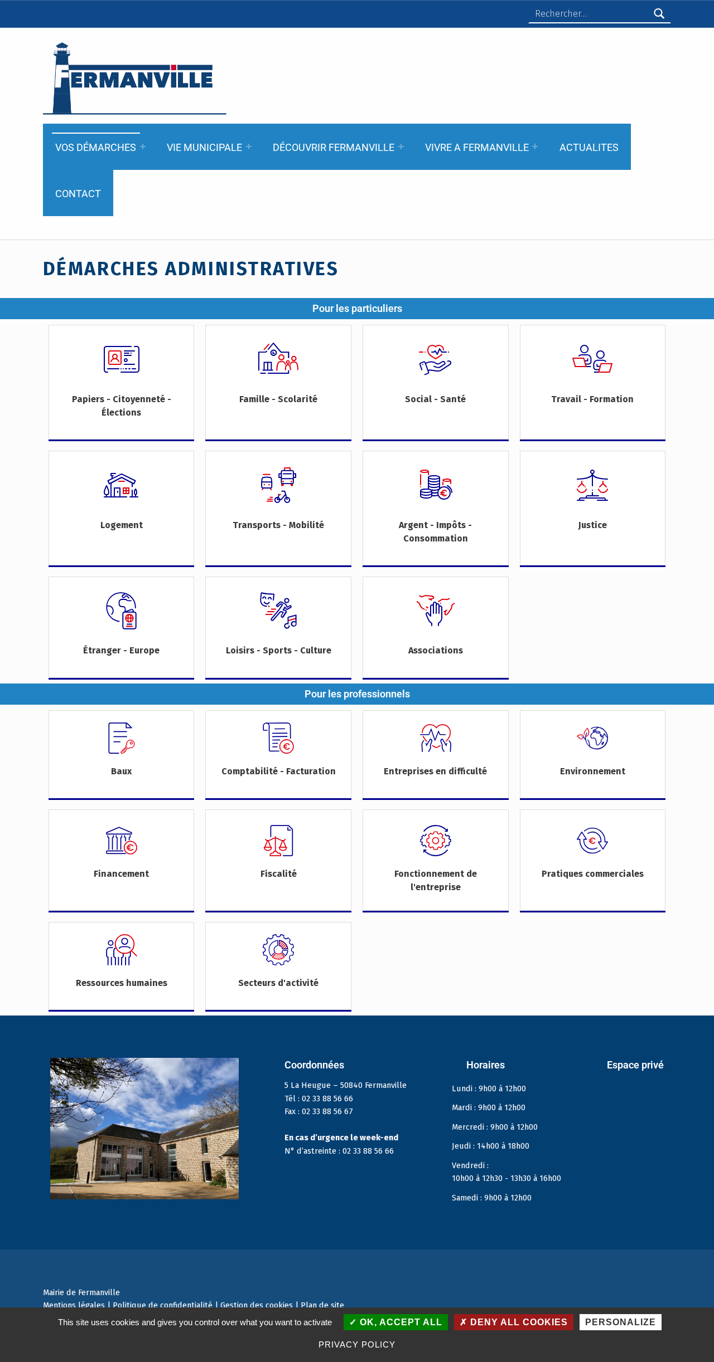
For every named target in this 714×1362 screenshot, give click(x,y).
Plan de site (322, 1305)
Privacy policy (357, 1344)
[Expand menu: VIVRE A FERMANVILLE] (535, 146)
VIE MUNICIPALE (204, 147)
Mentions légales (74, 1305)
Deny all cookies (517, 1322)
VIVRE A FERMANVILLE (477, 147)
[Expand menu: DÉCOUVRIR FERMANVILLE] (401, 146)
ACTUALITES (589, 147)
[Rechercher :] (599, 14)
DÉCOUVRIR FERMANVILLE (333, 147)
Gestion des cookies (256, 1305)
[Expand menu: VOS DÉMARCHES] (143, 146)
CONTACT (78, 193)
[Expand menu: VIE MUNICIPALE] (249, 146)
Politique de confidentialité (163, 1305)
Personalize (620, 1322)
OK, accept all (399, 1322)
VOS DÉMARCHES (95, 147)
